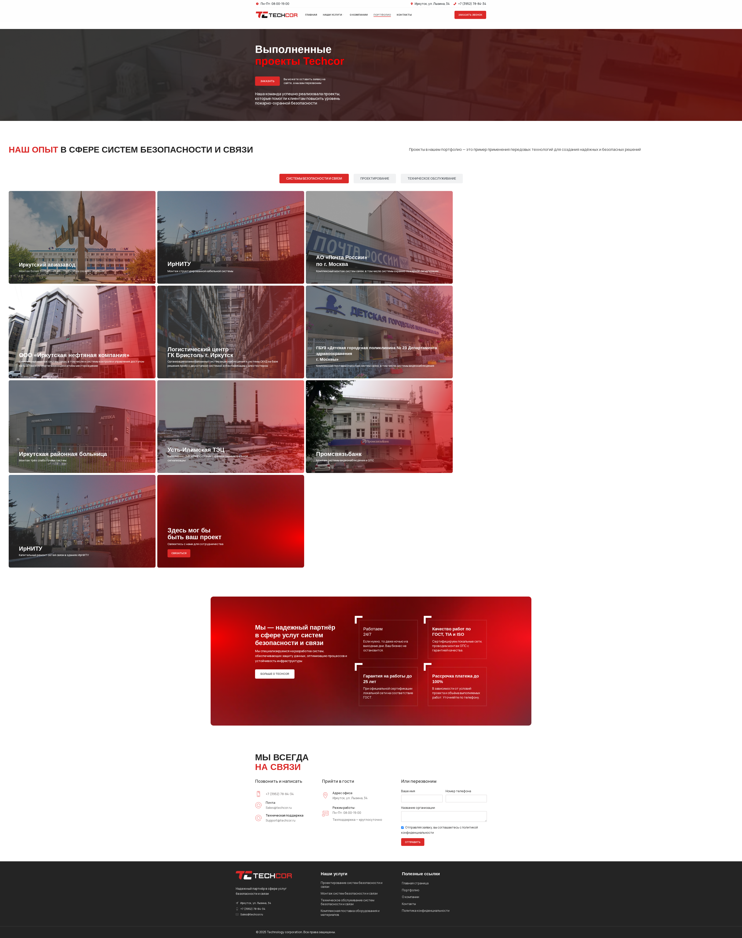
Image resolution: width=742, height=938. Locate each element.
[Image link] (264, 875)
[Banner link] (82, 237)
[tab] (314, 178)
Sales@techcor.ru (279, 808)
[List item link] (253, 909)
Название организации (418, 808)
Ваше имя (408, 791)
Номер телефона (458, 791)
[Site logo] (276, 14)
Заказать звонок (470, 14)
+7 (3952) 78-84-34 (280, 794)
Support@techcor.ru (280, 820)
